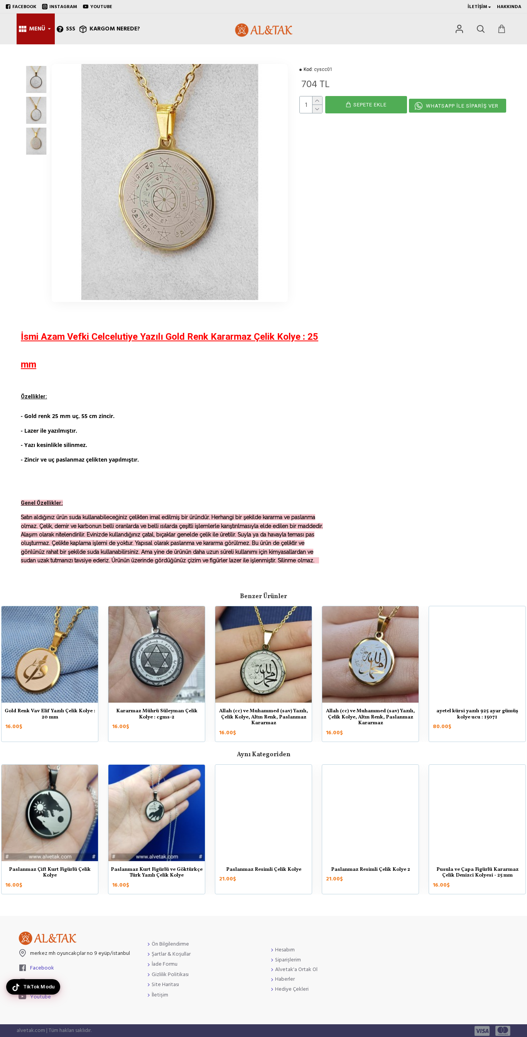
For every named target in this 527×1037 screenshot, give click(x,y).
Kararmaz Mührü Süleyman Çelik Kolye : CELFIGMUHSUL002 (157, 714)
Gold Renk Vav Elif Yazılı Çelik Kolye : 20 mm (263, 714)
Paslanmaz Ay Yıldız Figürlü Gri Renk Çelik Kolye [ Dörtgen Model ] (156, 873)
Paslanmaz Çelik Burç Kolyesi (477, 870)
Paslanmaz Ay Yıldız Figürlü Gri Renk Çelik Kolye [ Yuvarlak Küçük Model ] (263, 873)
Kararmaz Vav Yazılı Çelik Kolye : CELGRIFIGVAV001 (50, 714)
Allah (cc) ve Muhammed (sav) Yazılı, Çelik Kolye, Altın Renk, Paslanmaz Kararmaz (477, 717)
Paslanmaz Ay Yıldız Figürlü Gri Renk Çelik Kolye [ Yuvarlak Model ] (370, 873)
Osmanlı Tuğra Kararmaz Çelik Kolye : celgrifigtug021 (50, 873)
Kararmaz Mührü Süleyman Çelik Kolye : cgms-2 (370, 714)
